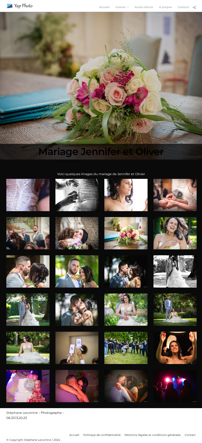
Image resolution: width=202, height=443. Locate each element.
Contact (190, 435)
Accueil (74, 435)
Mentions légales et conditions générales (152, 435)
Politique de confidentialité (102, 435)
